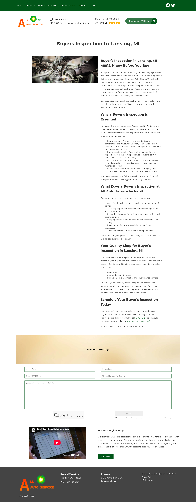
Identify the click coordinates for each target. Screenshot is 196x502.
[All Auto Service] (30, 21)
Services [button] (30, 5)
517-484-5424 (140, 318)
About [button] (82, 5)
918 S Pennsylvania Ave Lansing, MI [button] (72, 23)
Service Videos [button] (68, 5)
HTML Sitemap (147, 480)
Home (20, 5)
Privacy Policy (147, 477)
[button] (168, 5)
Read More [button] (106, 456)
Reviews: (101, 23)
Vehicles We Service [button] (48, 5)
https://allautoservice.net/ (137, 321)
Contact (92, 5)
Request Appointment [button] (139, 21)
